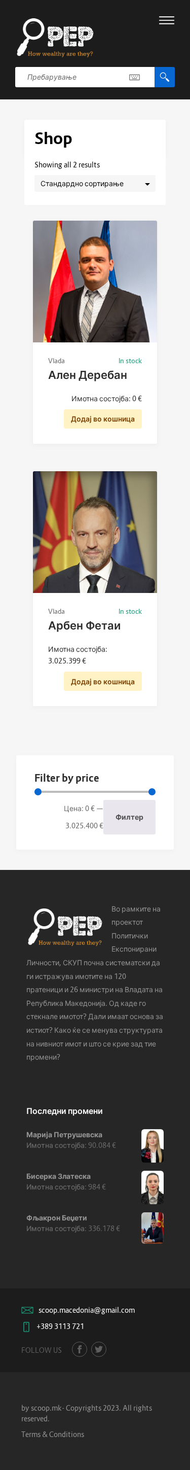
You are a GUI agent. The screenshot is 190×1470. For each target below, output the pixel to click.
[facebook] (79, 1349)
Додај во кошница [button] (103, 418)
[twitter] (98, 1349)
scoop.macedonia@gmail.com (87, 1310)
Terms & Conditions (52, 1434)
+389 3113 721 (60, 1326)
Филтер (129, 817)
